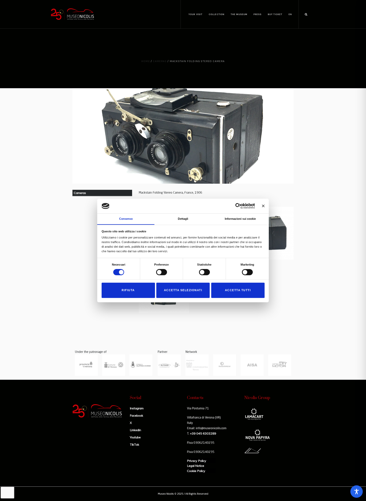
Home (145, 61)
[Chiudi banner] (263, 206)
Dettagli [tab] (183, 218)
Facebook (136, 415)
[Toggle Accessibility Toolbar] (356, 491)
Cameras (160, 61)
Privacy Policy (196, 461)
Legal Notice (195, 466)
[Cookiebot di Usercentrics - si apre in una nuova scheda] (238, 206)
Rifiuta (128, 290)
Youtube (135, 437)
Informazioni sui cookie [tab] (240, 218)
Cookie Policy (196, 471)
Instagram (137, 408)
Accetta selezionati (183, 290)
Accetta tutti (238, 290)
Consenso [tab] (126, 218)
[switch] (161, 272)
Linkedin (135, 430)
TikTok (134, 444)
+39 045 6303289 (203, 433)
